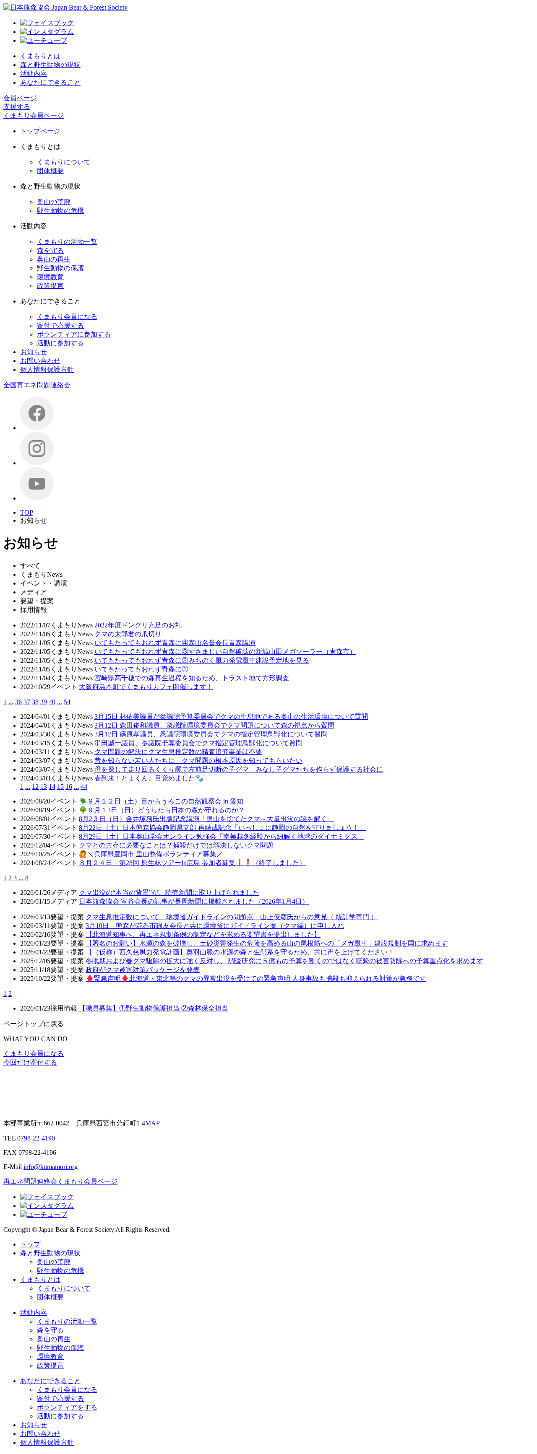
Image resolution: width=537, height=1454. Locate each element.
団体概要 (50, 170)
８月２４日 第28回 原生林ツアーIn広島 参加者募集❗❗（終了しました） (192, 862)
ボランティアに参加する (74, 334)
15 (60, 786)
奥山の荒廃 (53, 201)
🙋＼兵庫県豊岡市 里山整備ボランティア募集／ (151, 854)
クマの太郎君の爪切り (128, 634)
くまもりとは (40, 56)
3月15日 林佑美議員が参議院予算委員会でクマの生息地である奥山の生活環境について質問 (231, 716)
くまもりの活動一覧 (67, 241)
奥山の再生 (53, 259)
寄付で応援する (60, 325)
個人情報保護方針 (47, 369)
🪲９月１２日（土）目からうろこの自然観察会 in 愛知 (161, 801)
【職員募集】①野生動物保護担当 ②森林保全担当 (153, 1008)
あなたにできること (50, 82)
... (10, 701)
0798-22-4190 (36, 1138)
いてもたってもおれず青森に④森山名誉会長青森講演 (174, 642)
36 (18, 701)
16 (68, 786)
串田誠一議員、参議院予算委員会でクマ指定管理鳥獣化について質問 (198, 742)
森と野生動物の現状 (50, 64)
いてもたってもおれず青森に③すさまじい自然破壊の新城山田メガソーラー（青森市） (225, 651)
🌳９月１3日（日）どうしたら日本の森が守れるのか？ (162, 810)
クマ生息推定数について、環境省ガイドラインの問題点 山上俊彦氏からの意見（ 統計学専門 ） (232, 916)
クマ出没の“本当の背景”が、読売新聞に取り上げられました (169, 892)
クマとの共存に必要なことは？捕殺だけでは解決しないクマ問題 (176, 845)
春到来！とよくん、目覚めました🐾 (148, 778)
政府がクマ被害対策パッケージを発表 (143, 969)
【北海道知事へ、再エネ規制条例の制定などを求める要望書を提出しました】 (203, 934)
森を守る (50, 250)
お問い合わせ (40, 360)
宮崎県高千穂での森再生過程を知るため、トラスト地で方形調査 (191, 678)
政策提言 (50, 285)
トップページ (40, 131)
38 (35, 701)
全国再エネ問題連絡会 (36, 385)
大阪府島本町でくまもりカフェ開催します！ (146, 686)
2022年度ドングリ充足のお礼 (138, 625)
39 (43, 701)
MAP (152, 1123)
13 (43, 786)
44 (84, 786)
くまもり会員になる (67, 316)
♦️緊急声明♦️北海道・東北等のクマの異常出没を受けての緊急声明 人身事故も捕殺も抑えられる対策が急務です (256, 978)
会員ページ (20, 97)
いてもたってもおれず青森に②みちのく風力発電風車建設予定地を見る (201, 660)
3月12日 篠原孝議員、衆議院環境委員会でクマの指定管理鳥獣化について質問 (211, 734)
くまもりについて (64, 162)
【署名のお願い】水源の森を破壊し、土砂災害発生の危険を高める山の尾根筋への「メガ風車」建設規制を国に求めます (267, 943)
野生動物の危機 (60, 210)
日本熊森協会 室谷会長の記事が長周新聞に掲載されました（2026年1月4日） (194, 901)
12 (35, 786)
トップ (30, 1244)
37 (26, 701)
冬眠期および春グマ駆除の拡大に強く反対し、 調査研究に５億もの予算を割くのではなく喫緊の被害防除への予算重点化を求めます (284, 960)
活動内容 (33, 73)
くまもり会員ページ (33, 115)
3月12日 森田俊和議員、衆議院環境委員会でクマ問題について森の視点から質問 (214, 725)
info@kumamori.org (50, 1166)
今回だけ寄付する (30, 1062)
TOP (26, 512)
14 (52, 786)
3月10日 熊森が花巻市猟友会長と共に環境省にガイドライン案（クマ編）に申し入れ (215, 925)
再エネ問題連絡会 (30, 1181)
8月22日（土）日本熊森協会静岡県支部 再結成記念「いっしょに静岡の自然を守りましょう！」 (222, 827)
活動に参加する (60, 343)
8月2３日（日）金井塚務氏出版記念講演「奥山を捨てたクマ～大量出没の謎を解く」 (206, 818)
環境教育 (50, 276)
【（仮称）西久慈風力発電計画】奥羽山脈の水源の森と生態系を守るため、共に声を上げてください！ (240, 952)
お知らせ (33, 351)
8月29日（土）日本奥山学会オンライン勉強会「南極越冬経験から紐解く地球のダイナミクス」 (221, 836)
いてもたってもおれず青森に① (141, 669)
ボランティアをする (67, 1407)
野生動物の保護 (60, 268)
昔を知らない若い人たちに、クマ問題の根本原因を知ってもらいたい (198, 760)
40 (52, 701)
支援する (16, 106)
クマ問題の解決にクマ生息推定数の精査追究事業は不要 (178, 751)
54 (67, 701)
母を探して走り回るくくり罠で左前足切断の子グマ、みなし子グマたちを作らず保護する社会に (238, 769)
